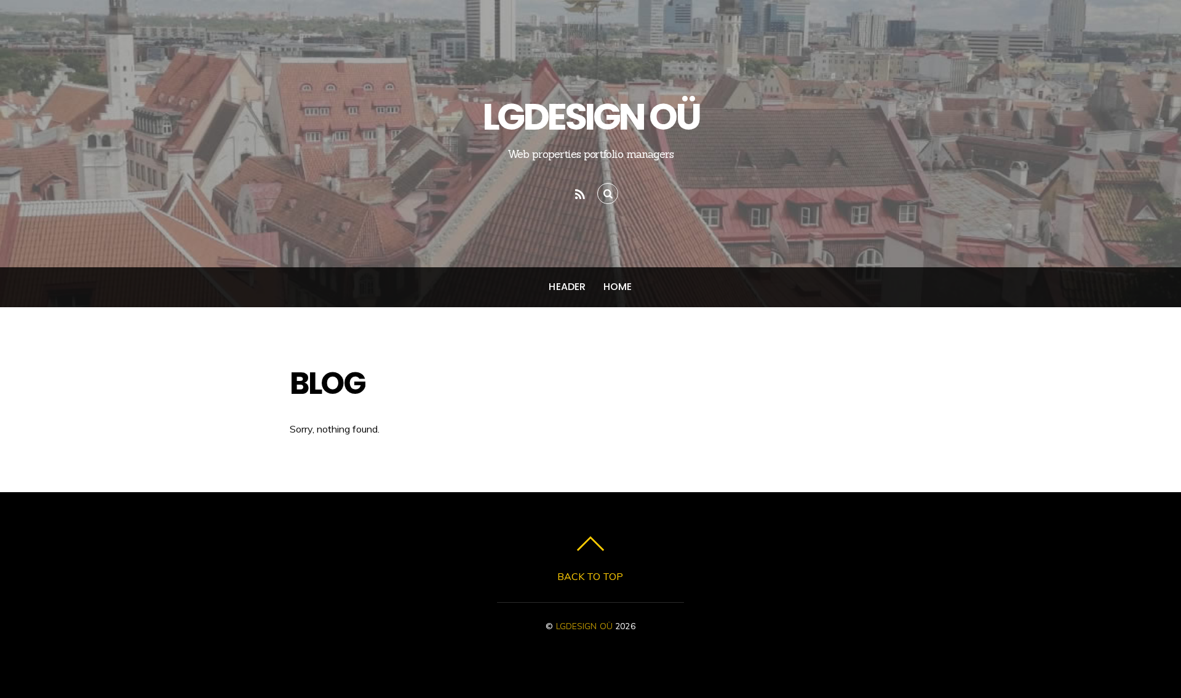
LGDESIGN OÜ (584, 626)
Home (617, 287)
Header (567, 287)
